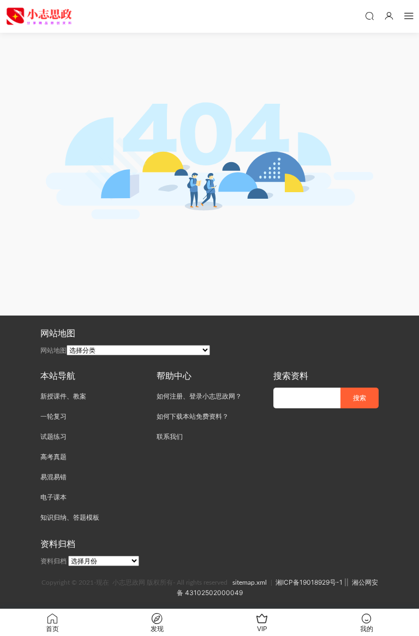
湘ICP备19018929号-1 (309, 582)
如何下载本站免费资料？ (193, 416)
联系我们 (170, 436)
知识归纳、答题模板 (69, 517)
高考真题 (53, 457)
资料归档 (53, 561)
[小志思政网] (40, 16)
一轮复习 (53, 416)
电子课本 (53, 497)
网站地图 (53, 350)
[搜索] (369, 15)
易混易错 (53, 477)
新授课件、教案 (63, 396)
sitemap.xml (249, 582)
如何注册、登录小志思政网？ (199, 396)
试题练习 (53, 436)
